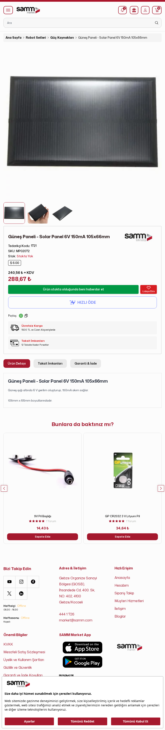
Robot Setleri (36, 37)
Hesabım (122, 585)
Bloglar (120, 616)
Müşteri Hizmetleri (129, 600)
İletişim (120, 608)
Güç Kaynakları (62, 37)
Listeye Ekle (148, 291)
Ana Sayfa (13, 37)
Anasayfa (122, 577)
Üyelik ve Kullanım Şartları (23, 659)
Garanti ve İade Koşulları (23, 675)
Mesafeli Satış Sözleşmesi (24, 652)
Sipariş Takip (124, 593)
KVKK (8, 644)
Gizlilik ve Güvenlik (17, 667)
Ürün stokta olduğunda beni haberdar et (73, 289)
